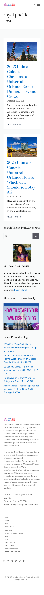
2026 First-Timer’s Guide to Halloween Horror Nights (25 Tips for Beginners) (21, 348)
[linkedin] (24, 561)
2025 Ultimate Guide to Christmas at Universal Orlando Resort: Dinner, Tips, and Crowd (21, 82)
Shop (7, 524)
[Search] (36, 236)
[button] (35, 4)
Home (7, 518)
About (8, 536)
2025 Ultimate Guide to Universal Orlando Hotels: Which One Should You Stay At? (21, 177)
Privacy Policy (11, 549)
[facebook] (20, 561)
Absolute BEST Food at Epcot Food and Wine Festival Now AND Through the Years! (21, 389)
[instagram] (4, 561)
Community (9, 530)
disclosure (10, 543)
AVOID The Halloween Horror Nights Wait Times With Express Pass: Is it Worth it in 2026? (20, 359)
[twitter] (8, 561)
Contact (9, 539)
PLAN (7, 521)
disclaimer (9, 546)
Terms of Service (12, 552)
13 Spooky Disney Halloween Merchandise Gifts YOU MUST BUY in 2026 (21, 370)
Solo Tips (9, 527)
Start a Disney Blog (14, 533)
